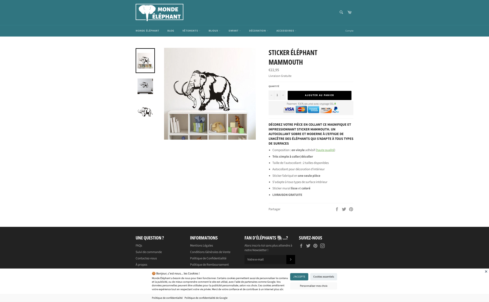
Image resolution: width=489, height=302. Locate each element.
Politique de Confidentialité (208, 258)
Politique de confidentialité (167, 298)
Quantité (274, 86)
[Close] (486, 271)
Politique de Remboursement (209, 264)
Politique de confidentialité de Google (206, 298)
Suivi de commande (149, 252)
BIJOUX (214, 31)
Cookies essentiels (323, 277)
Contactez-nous (146, 258)
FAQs (139, 245)
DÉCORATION (257, 31)
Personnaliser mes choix (313, 286)
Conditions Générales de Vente (210, 252)
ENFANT (234, 31)
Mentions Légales (201, 245)
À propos (141, 264)
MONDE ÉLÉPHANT (147, 31)
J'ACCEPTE (299, 277)
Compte (349, 31)
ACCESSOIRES (285, 31)
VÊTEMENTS (190, 31)
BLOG (170, 31)
